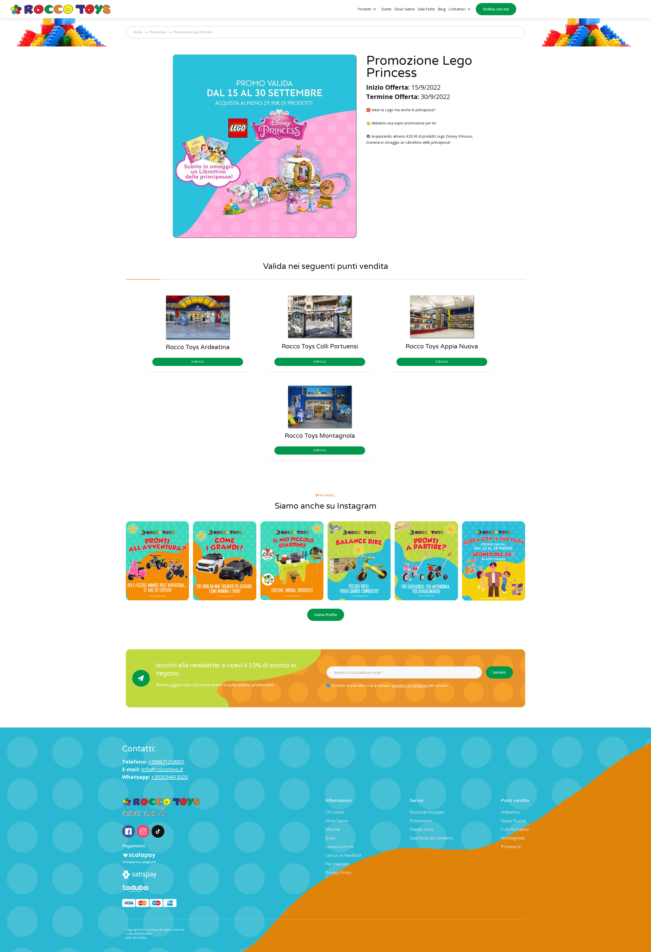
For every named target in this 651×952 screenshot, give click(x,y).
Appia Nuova (513, 821)
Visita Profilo (325, 614)
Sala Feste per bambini (431, 838)
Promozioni (158, 32)
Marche (333, 829)
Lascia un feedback (344, 855)
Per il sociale (337, 864)
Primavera (511, 846)
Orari (330, 838)
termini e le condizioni (410, 685)
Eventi (386, 9)
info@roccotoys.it (162, 769)
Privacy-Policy (338, 872)
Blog (442, 9)
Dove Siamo (404, 9)
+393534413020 (169, 776)
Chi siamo (335, 812)
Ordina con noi (496, 9)
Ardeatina (510, 812)
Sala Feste (426, 9)
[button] (369, 9)
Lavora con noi (340, 846)
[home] (60, 9)
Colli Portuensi (515, 829)
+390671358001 (166, 761)
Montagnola (513, 838)
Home (138, 32)
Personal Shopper (427, 812)
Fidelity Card (421, 829)
